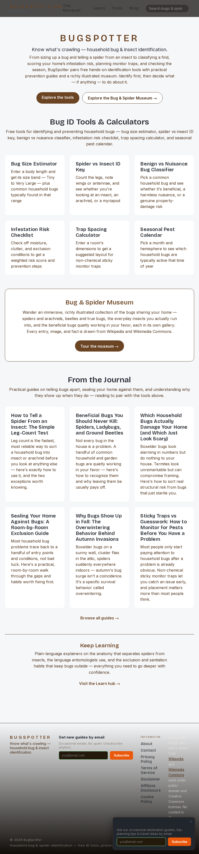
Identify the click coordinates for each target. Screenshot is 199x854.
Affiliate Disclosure (151, 788)
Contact (148, 750)
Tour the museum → (99, 346)
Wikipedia (175, 759)
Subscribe (121, 755)
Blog (134, 8)
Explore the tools (58, 97)
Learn (99, 8)
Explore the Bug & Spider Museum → (122, 98)
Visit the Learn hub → (99, 683)
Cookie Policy (147, 799)
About (146, 743)
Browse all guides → (99, 618)
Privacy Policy (148, 759)
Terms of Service (149, 770)
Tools (117, 8)
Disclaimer (150, 779)
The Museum (72, 8)
